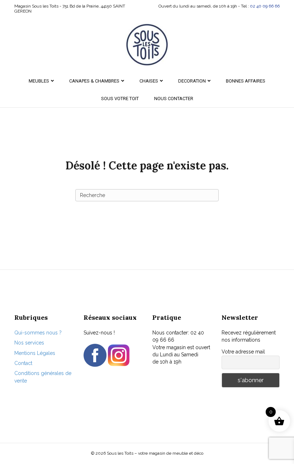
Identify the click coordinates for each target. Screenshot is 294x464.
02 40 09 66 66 (265, 6)
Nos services (29, 343)
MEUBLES (39, 81)
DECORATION (192, 81)
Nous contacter (173, 98)
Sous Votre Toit (120, 98)
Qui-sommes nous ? (38, 333)
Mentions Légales (34, 353)
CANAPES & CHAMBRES (94, 81)
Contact (23, 363)
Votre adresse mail (243, 352)
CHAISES (148, 81)
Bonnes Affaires (245, 81)
